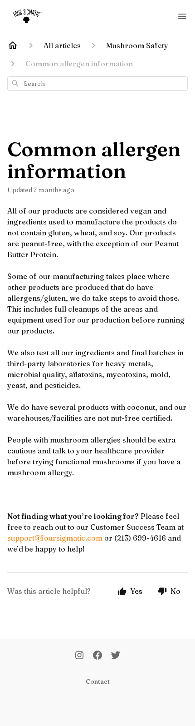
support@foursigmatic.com (54, 537)
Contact (98, 681)
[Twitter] (115, 656)
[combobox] (97, 83)
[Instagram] (79, 656)
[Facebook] (97, 656)
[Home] (12, 45)
